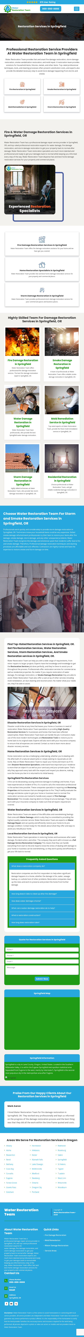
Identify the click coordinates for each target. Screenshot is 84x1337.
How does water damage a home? (26, 901)
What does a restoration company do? (28, 866)
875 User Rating (47, 2)
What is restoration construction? (25, 915)
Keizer (34, 1155)
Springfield (62, 1159)
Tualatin (61, 1173)
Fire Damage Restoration (55, 1235)
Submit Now (42, 978)
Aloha (8, 1150)
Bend (8, 1159)
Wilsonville (62, 1183)
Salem (60, 1155)
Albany (9, 1145)
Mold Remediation (52, 1240)
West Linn (62, 1178)
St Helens (62, 1164)
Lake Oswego (37, 1164)
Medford (35, 1173)
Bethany (9, 1164)
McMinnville (37, 1169)
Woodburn (62, 1187)
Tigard (60, 1169)
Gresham (10, 1192)
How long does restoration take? (25, 922)
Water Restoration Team (21, 1212)
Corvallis (9, 1173)
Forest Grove (11, 1183)
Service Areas (51, 1250)
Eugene (9, 1178)
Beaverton (10, 1155)
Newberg (36, 1178)
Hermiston (36, 1145)
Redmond (62, 1145)
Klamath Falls (37, 1159)
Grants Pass (11, 1187)
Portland (35, 1192)
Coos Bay (10, 1169)
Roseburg (62, 1150)
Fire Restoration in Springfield (22, 89)
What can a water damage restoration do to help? (33, 908)
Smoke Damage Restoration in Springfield (62, 364)
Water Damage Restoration (56, 1245)
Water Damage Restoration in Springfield (23, 422)
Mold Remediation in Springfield (22, 107)
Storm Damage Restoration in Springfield (23, 480)
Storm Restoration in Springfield (62, 107)
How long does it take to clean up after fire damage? (34, 894)
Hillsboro (35, 1150)
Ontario (35, 1183)
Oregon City (37, 1187)
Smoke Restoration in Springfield (61, 89)
